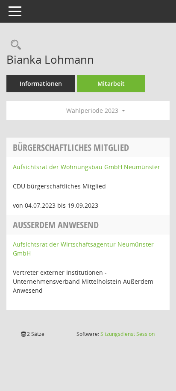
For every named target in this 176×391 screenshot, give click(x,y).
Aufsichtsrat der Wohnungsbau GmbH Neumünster (86, 167)
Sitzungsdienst (127, 334)
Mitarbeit (111, 83)
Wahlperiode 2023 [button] (93, 110)
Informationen (41, 83)
